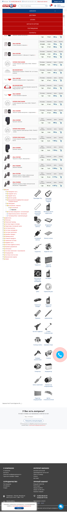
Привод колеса (9, 236)
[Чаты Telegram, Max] (61, 507)
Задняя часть (12, 196)
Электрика (8, 248)
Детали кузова (12, 198)
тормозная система (10, 240)
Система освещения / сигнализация (18, 211)
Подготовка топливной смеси (13, 226)
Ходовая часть (9, 242)
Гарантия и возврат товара (11, 476)
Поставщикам (33, 28)
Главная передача (10, 238)
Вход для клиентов (39, 484)
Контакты (32, 33)
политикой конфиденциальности (37, 425)
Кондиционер (9, 253)
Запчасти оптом (33, 24)
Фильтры (8, 220)
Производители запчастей (41, 472)
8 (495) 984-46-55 (16, 1)
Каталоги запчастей (39, 470)
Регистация (37, 486)
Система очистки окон (11, 255)
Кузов (7, 189)
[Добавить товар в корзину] (61, 37)
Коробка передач (10, 234)
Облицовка (11, 203)
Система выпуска (10, 228)
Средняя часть (12, 193)
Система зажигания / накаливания (15, 251)
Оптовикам (6, 486)
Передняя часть (12, 191)
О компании (6, 470)
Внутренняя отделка (11, 257)
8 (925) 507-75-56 (42, 498)
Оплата (32, 20)
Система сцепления (11, 232)
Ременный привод (10, 222)
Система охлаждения (11, 230)
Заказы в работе (38, 488)
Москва (6, 1)
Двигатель (8, 218)
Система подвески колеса (12, 244)
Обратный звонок (42, 1)
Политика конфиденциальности (12, 474)
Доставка (32, 15)
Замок (7, 259)
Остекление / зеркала (14, 205)
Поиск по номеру (38, 474)
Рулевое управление (11, 246)
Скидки (5, 488)
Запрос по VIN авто (39, 489)
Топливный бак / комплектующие (17, 216)
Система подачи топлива (12, 224)
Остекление (14, 207)
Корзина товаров (38, 491)
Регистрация (61, 6)
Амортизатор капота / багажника (17, 214)
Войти (59, 5)
